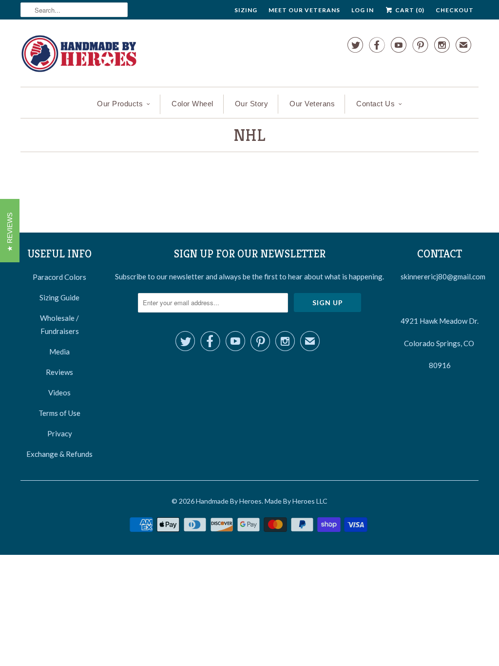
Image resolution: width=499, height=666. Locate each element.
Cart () (409, 10)
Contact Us (375, 103)
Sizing (245, 10)
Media (59, 351)
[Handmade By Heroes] (78, 55)
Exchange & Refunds (59, 454)
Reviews (59, 372)
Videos (59, 392)
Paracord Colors (59, 277)
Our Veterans (312, 103)
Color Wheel (192, 103)
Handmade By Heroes (229, 501)
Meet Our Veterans (304, 10)
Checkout (455, 10)
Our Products (120, 103)
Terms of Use (59, 413)
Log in (362, 10)
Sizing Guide (59, 297)
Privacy (59, 433)
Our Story (252, 103)
